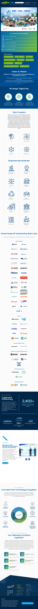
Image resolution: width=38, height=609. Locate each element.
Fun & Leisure (34, 4)
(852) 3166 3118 (20, 594)
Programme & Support (16, 4)
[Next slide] (29, 459)
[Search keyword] (15, 2)
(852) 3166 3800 (20, 593)
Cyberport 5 (22, 4)
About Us (11, 4)
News (31, 4)
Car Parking (29, 56)
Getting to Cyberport (5, 2)
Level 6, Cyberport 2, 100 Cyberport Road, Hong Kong (21, 591)
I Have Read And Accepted (28, 603)
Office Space (20, 59)
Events (12, 2)
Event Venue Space (9, 59)
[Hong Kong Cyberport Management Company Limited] (1, 4)
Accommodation (8, 63)
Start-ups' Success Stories (29, 590)
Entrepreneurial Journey (29, 586)
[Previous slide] (26, 459)
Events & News (28, 588)
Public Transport (19, 56)
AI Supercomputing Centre (11, 66)
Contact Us (28, 595)
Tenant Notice (28, 592)
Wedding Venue (24, 66)
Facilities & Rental (26, 4)
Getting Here (28, 593)
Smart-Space (29, 59)
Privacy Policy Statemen (12, 606)
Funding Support (8, 56)
